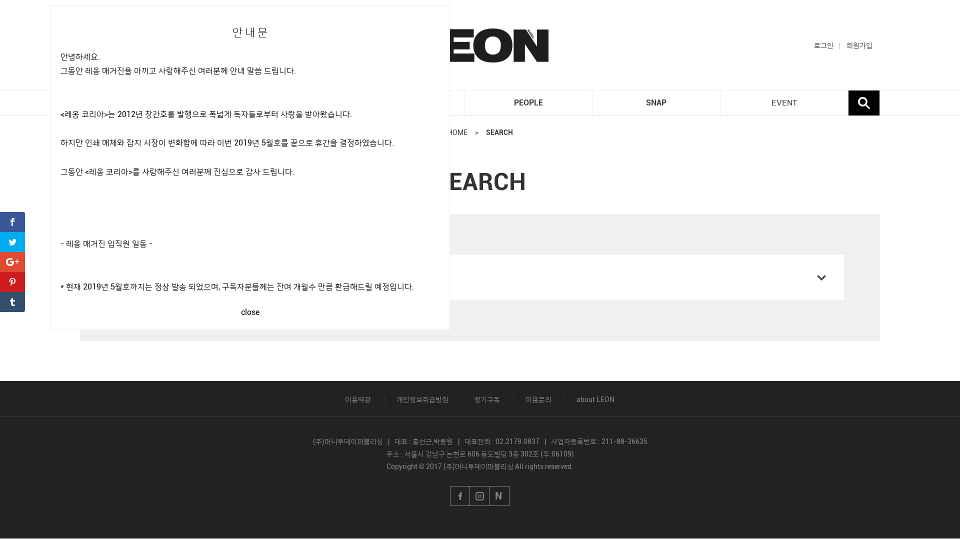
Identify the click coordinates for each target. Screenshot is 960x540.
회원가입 (859, 46)
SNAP (656, 103)
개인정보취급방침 (422, 400)
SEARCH (499, 132)
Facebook (460, 496)
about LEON (595, 400)
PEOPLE (528, 103)
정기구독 (487, 400)
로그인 (824, 46)
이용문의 (539, 400)
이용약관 (358, 400)
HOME (458, 132)
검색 (864, 103)
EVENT (784, 103)
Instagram (480, 496)
